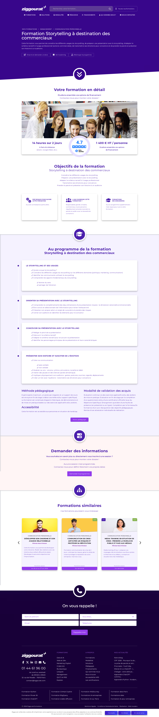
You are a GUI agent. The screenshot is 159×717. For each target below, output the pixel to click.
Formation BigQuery (59, 695)
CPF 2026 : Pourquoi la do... (125, 660)
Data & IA (60, 658)
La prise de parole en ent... (124, 663)
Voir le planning (60, 55)
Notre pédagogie (79, 420)
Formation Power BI (30, 695)
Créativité (60, 666)
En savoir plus (139, 713)
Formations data (117, 695)
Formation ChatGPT (29, 699)
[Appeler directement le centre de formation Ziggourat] (44, 662)
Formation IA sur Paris (90, 699)
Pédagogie (73, 15)
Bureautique (62, 669)
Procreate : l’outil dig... (123, 666)
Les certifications (92, 680)
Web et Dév (61, 660)
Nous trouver (91, 674)
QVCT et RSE (62, 677)
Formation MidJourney (90, 692)
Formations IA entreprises (91, 695)
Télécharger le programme (82, 55)
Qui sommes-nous (93, 672)
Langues (60, 672)
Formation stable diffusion (61, 699)
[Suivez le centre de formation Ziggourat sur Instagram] (36, 662)
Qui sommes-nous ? (108, 15)
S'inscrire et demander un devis (37, 55)
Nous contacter (128, 15)
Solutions (45, 15)
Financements (89, 15)
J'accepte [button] (111, 713)
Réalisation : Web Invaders (128, 706)
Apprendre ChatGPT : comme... (122, 676)
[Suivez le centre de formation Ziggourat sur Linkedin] (31, 662)
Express (60, 680)
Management (62, 674)
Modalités (59, 15)
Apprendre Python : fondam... (125, 680)
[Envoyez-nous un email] (40, 662)
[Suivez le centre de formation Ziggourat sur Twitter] (27, 662)
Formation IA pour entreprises (123, 699)
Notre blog (118, 658)
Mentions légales (90, 706)
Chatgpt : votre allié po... (123, 672)
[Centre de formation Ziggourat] (35, 9)
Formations (30, 15)
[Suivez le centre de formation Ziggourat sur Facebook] (23, 662)
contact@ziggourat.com (35, 681)
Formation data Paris (119, 692)
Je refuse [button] (124, 713)
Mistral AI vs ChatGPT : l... (124, 669)
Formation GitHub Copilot (61, 692)
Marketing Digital (64, 663)
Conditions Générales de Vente (107, 706)
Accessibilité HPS (92, 677)
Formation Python (29, 692)
